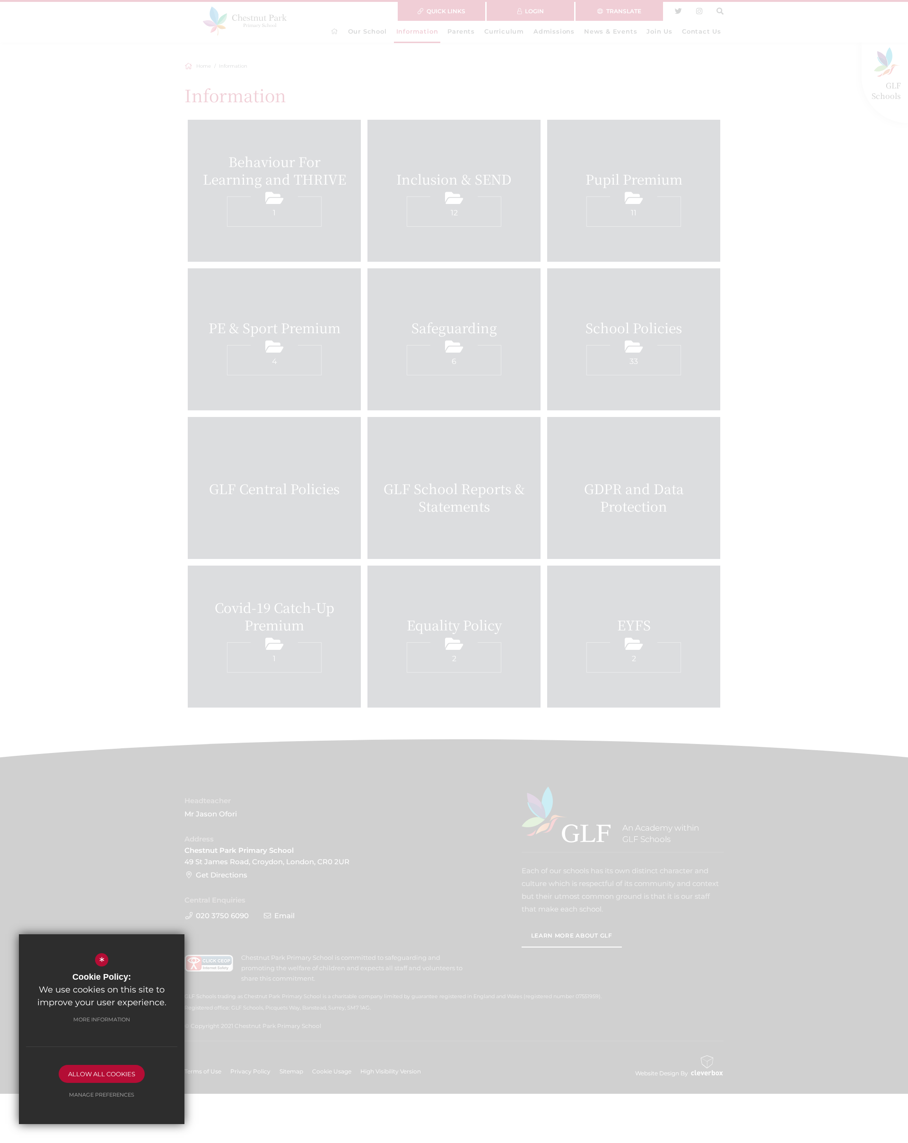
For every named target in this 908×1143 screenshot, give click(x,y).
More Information (101, 1019)
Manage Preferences (101, 1094)
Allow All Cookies (101, 1074)
